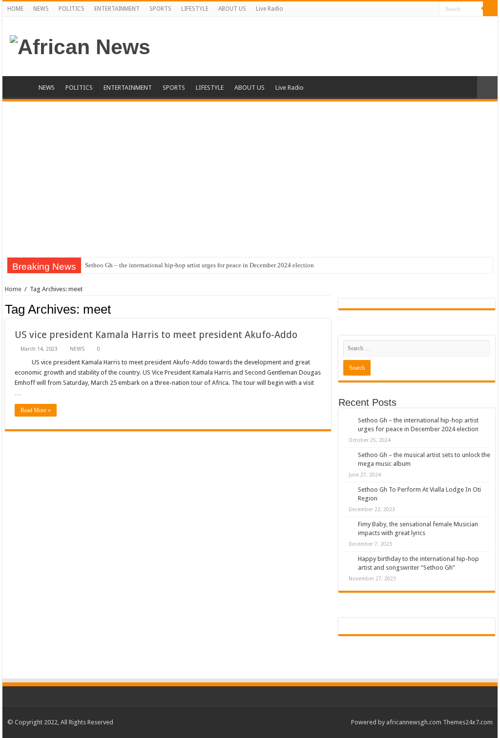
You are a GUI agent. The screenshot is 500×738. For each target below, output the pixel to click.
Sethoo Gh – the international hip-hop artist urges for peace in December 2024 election (199, 265)
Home (13, 289)
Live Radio (269, 8)
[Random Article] (487, 87)
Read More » (36, 410)
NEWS (41, 8)
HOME (15, 8)
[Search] (490, 8)
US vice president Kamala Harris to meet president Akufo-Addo (156, 334)
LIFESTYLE (194, 8)
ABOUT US (232, 8)
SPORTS (160, 8)
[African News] (80, 45)
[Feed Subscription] (328, 309)
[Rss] (432, 9)
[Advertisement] (250, 174)
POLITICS (71, 8)
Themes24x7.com (468, 722)
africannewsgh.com (413, 722)
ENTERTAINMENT (117, 8)
